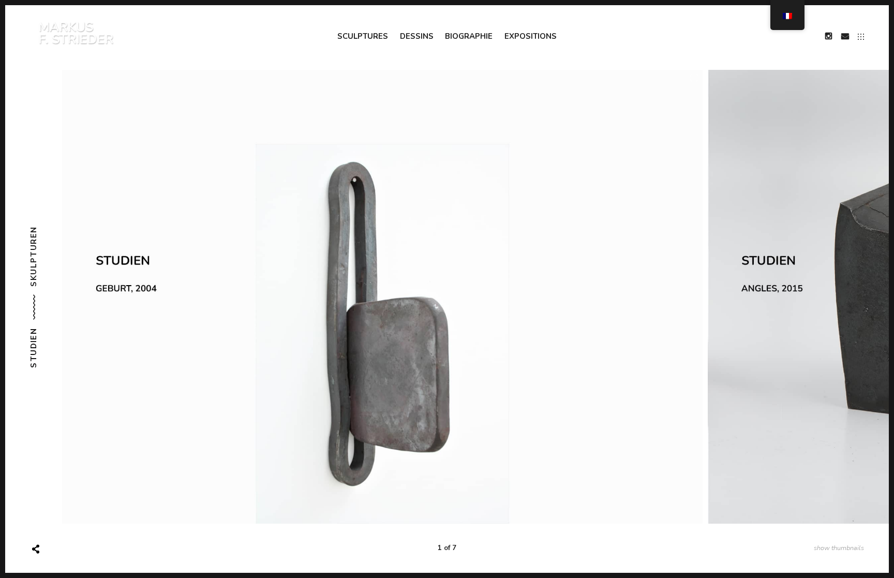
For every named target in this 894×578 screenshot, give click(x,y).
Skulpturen (33, 256)
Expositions (530, 36)
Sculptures (362, 36)
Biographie (469, 36)
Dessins (417, 36)
